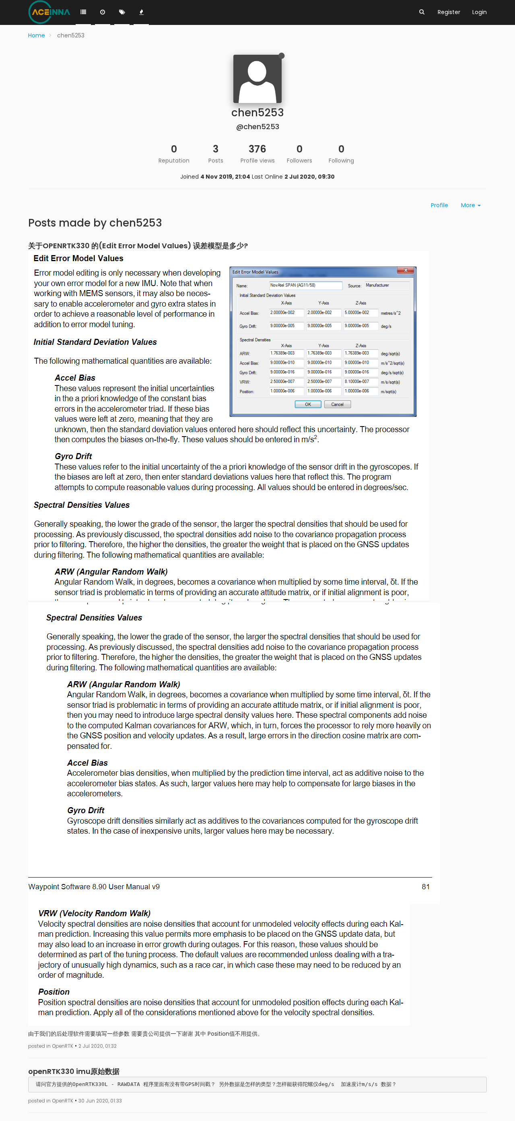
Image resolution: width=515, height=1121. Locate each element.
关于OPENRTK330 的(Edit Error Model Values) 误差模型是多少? (138, 246)
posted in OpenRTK (50, 1046)
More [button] (469, 205)
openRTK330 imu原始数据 (73, 1071)
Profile (439, 205)
